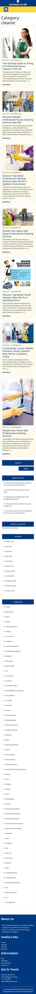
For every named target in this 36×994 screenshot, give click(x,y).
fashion (8, 710)
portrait (8, 804)
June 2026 (9, 551)
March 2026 (9, 566)
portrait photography (12, 818)
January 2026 (10, 576)
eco (7, 671)
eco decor (9, 681)
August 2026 (10, 541)
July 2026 (9, 546)
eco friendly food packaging (14, 690)
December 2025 (11, 581)
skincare (8, 863)
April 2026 (9, 561)
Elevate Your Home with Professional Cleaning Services (15, 433)
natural (8, 789)
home (7, 750)
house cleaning (10, 759)
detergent (9, 656)
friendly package (11, 720)
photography (10, 799)
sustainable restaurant (13, 882)
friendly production (12, 725)
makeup (8, 784)
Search (18, 463)
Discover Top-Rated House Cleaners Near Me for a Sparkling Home (16, 297)
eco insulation (10, 695)
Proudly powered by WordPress (14, 989)
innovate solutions (11, 764)
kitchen (8, 774)
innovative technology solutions (16, 769)
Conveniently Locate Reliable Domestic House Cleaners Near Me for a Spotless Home (17, 352)
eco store (8, 705)
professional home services (14, 823)
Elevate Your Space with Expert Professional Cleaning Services (17, 233)
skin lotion (9, 858)
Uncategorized (10, 902)
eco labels (9, 700)
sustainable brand (11, 873)
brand (7, 617)
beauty (8, 607)
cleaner (8, 622)
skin (7, 848)
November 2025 (11, 586)
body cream (9, 612)
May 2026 (9, 556)
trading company (11, 892)
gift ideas (8, 735)
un (6, 897)
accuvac (6, 60)
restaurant (9, 833)
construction (10, 636)
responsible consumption (14, 828)
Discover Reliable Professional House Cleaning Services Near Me (17, 119)
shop (7, 838)
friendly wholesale (11, 730)
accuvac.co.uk (18, 4)
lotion (7, 779)
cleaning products (11, 626)
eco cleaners (9, 676)
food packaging (11, 715)
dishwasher (9, 661)
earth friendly (10, 666)
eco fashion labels (11, 686)
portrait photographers (13, 814)
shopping (9, 843)
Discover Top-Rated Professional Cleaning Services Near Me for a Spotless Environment (14, 180)
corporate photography (13, 651)
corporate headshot (12, 646)
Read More (6, 85)
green (7, 740)
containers (9, 641)
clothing (8, 631)
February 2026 (10, 571)
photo (7, 794)
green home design (12, 745)
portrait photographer (13, 809)
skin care (8, 853)
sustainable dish (11, 878)
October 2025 (10, 591)
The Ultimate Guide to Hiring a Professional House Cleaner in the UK (17, 66)
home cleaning (10, 754)
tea (7, 887)
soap (7, 868)
